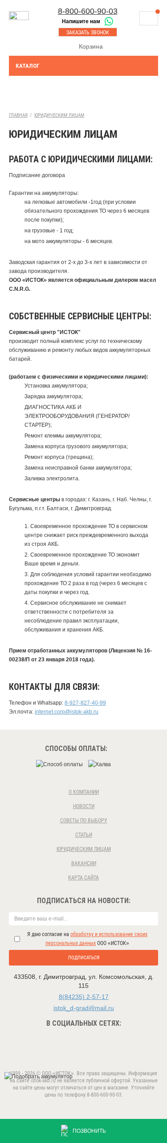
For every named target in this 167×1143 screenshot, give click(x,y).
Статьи (83, 835)
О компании (84, 792)
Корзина (91, 46)
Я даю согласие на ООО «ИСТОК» (87, 938)
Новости (83, 806)
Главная (18, 115)
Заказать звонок (87, 32)
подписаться (83, 958)
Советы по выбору (83, 820)
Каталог (28, 65)
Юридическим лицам (59, 115)
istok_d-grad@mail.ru (83, 1007)
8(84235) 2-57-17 (84, 996)
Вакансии (83, 863)
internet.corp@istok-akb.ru (66, 712)
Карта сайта (83, 878)
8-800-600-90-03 (88, 11)
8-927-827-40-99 (85, 703)
